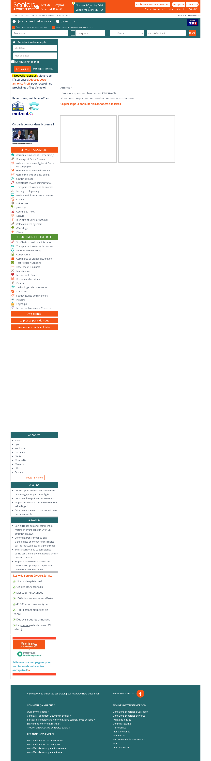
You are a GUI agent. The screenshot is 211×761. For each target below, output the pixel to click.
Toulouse (20, 448)
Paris (17, 440)
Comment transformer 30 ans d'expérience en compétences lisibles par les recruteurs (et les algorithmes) (35, 541)
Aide (171, 9)
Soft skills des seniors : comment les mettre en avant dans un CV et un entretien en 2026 (34, 529)
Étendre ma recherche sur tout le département (32, 27)
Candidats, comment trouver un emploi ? (49, 715)
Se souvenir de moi (27, 62)
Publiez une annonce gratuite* (152, 4)
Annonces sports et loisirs (34, 327)
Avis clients (34, 314)
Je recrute (68, 21)
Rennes (19, 472)
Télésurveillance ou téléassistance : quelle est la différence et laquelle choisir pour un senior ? (36, 553)
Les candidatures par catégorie (43, 744)
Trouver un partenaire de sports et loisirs (49, 727)
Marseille (19, 464)
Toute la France (34, 477)
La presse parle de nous (34, 320)
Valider (25, 69)
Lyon (17, 444)
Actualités (193, 9)
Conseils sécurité (122, 723)
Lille (17, 468)
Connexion (192, 4)
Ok (193, 33)
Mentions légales (122, 719)
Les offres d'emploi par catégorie (44, 752)
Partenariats (119, 727)
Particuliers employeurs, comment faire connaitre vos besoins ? (61, 719)
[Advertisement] (130, 62)
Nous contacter (121, 747)
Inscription (178, 4)
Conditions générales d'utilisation (130, 711)
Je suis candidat (34, 21)
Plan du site (119, 735)
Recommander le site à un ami (129, 739)
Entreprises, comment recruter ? (44, 723)
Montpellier (21, 460)
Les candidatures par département (45, 740)
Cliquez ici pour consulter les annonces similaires (90, 104)
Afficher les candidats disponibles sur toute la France (74, 27)
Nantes (19, 456)
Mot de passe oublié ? (43, 68)
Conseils (181, 9)
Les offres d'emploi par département (46, 748)
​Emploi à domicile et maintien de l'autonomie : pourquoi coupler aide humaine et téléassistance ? (34, 565)
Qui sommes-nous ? (37, 711)
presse (24, 625)
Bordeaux (20, 452)
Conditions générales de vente (129, 715)
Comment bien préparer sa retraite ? (34, 498)
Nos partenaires (121, 731)
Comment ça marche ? (155, 9)
